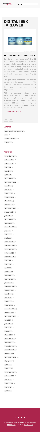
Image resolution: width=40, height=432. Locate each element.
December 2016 (10, 286)
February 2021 (9, 242)
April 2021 (8, 238)
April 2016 (8, 301)
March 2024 (9, 193)
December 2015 (10, 309)
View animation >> (14, 111)
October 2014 (9, 353)
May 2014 (8, 361)
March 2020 (9, 272)
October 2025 (9, 160)
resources (8, 142)
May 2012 (8, 387)
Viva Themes (28, 425)
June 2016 (8, 294)
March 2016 (9, 305)
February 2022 (9, 219)
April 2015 (8, 331)
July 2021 (8, 231)
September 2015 (10, 316)
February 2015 (9, 339)
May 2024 (8, 190)
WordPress (11, 425)
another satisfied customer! (14, 131)
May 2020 (8, 264)
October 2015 (9, 313)
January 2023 (9, 204)
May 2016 (8, 298)
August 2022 (9, 212)
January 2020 (9, 275)
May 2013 (8, 380)
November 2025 (10, 156)
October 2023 (9, 197)
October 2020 (9, 253)
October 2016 (9, 290)
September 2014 (10, 357)
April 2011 (8, 391)
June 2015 (8, 324)
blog (6, 135)
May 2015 (8, 327)
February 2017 (9, 279)
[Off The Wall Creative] (7, 5)
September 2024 (10, 182)
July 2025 (8, 167)
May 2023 (8, 201)
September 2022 (10, 208)
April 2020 (8, 268)
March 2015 (9, 335)
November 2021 (10, 227)
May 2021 (8, 234)
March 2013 (9, 383)
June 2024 (8, 186)
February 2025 (9, 178)
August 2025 (9, 164)
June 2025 (8, 171)
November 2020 (10, 249)
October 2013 (9, 376)
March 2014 (9, 368)
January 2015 (9, 342)
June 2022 (8, 216)
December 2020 (10, 245)
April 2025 (8, 175)
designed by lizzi (10, 138)
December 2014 (10, 346)
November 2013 (10, 372)
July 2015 (8, 320)
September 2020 (10, 257)
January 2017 (9, 283)
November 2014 (10, 350)
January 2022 (9, 223)
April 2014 (8, 365)
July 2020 (8, 260)
